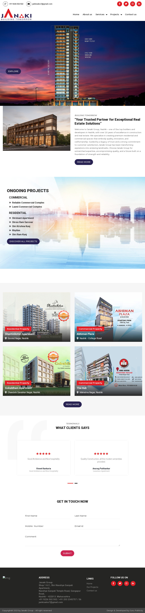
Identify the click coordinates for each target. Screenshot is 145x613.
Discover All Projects (23, 241)
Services (100, 14)
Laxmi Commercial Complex (27, 206)
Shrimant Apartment (23, 218)
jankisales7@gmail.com (42, 4)
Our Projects (92, 587)
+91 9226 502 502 (16, 4)
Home (76, 14)
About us (87, 14)
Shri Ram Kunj (19, 234)
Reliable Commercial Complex (28, 202)
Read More (83, 162)
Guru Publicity (136, 610)
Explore (13, 71)
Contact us (131, 14)
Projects (114, 14)
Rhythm (16, 230)
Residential (17, 213)
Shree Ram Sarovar (22, 222)
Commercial (18, 197)
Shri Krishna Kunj (21, 226)
